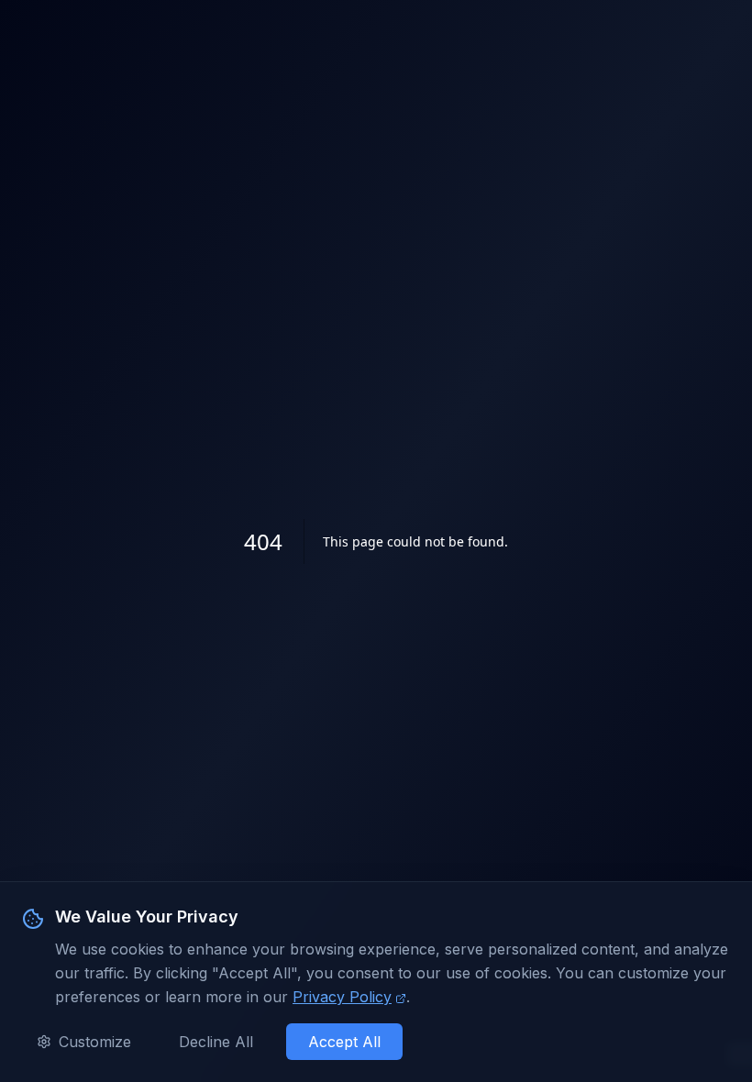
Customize (95, 1041)
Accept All (344, 1041)
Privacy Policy (342, 997)
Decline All (216, 1041)
